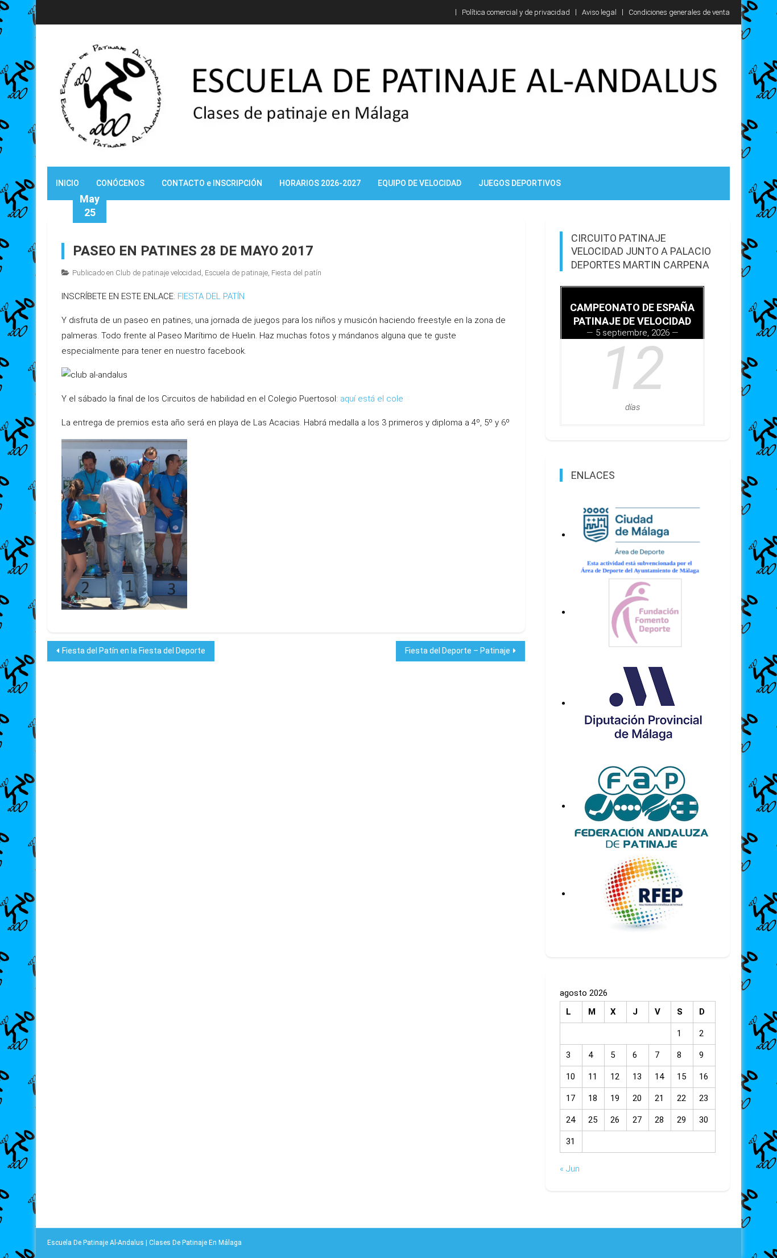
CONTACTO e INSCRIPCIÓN (212, 183)
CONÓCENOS (120, 183)
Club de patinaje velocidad (158, 272)
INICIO (67, 183)
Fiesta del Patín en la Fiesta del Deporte (133, 650)
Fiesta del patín (296, 272)
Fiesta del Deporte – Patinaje (457, 650)
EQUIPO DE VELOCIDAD (419, 183)
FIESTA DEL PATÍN (211, 296)
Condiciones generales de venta (679, 12)
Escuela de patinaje (236, 272)
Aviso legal (599, 12)
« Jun (570, 1169)
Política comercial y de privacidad (516, 12)
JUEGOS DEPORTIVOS (519, 183)
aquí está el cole (371, 399)
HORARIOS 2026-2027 (320, 183)
